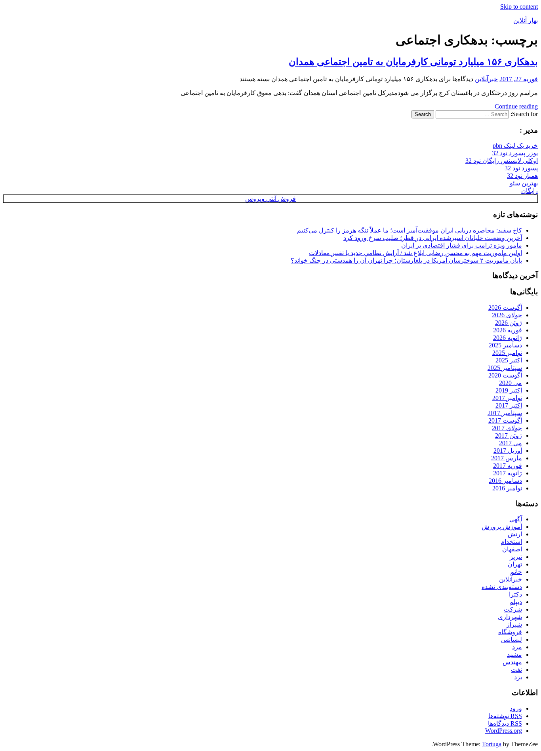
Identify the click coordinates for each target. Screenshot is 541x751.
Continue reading (516, 106)
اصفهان (512, 549)
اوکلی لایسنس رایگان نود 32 (501, 160)
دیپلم (515, 602)
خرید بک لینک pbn (515, 145)
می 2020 (510, 382)
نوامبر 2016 (507, 488)
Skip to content (519, 6)
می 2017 (510, 443)
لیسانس (511, 639)
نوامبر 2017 (507, 398)
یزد (518, 677)
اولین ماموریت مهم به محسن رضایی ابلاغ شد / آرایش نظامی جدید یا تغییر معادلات (415, 253)
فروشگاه (510, 632)
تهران (515, 564)
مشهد (514, 654)
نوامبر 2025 (507, 352)
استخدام (511, 541)
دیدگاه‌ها (505, 723)
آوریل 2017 (507, 450)
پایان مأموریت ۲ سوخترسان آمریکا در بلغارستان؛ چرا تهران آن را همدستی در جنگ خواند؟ (406, 260)
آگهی (515, 519)
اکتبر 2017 (508, 405)
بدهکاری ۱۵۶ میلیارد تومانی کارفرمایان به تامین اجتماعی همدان (413, 62)
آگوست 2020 (505, 375)
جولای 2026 (507, 315)
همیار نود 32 (522, 175)
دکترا (515, 594)
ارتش (515, 534)
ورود (516, 708)
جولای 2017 (507, 428)
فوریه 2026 (507, 330)
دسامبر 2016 (505, 480)
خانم (516, 571)
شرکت (513, 609)
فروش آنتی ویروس (270, 198)
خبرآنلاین (486, 79)
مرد (517, 647)
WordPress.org (503, 730)
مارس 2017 (506, 458)
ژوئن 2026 (508, 322)
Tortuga (491, 744)
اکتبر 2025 (508, 360)
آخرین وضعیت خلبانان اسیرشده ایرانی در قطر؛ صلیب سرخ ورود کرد (432, 237)
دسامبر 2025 (505, 345)
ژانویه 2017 (507, 473)
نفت (516, 669)
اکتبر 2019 (508, 390)
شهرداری (510, 617)
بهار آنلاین (525, 20)
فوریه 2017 (507, 465)
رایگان (529, 190)
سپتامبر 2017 (505, 413)
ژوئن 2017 (508, 435)
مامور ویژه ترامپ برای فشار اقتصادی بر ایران (461, 245)
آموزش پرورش (502, 526)
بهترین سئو (524, 183)
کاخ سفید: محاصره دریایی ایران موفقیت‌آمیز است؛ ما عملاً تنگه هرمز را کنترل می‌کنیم (409, 230)
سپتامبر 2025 (505, 367)
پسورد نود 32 (521, 168)
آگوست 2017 (505, 420)
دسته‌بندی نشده (502, 586)
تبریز (516, 556)
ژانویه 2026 (507, 337)
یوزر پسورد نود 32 (515, 153)
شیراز (514, 624)
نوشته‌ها (505, 716)
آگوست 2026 (505, 307)
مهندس (512, 662)
